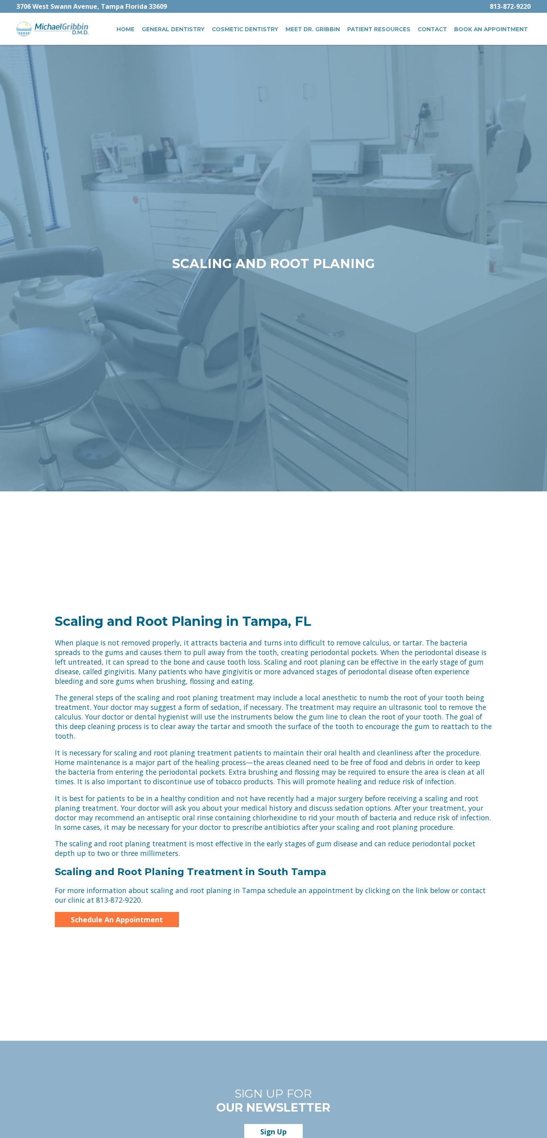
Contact (432, 29)
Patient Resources (378, 29)
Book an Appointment (491, 29)
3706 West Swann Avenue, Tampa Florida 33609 (91, 6)
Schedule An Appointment (117, 919)
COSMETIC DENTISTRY (245, 29)
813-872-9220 (510, 6)
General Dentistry (173, 29)
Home (126, 29)
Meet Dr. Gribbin (313, 29)
